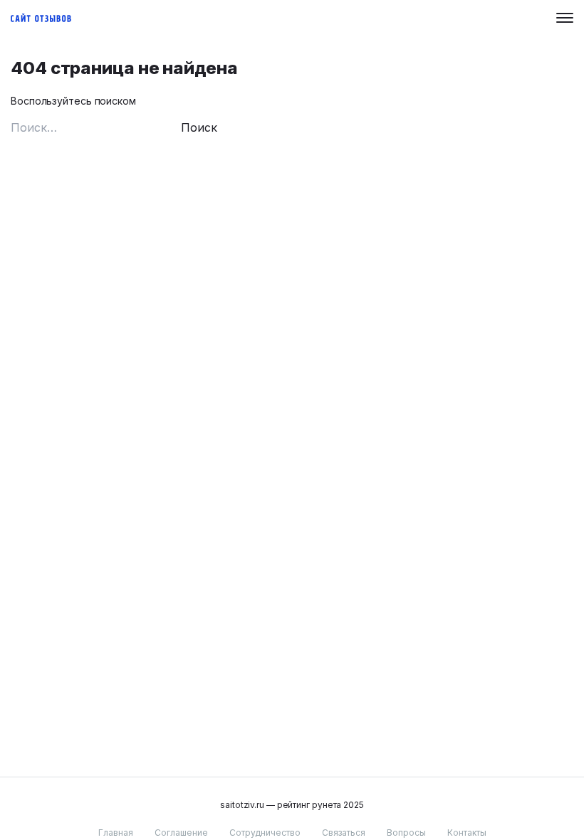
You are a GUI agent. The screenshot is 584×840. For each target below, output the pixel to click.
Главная (115, 832)
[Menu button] (564, 17)
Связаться (343, 832)
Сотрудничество (265, 832)
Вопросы (406, 832)
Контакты (466, 832)
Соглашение (181, 832)
